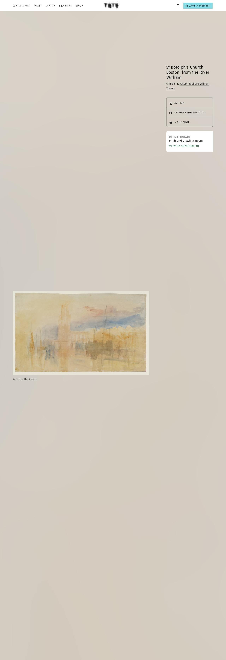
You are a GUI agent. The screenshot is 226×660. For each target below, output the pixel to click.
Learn (64, 5)
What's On (21, 5)
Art (49, 5)
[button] (177, 5)
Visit (38, 5)
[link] (24, 379)
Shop (80, 5)
